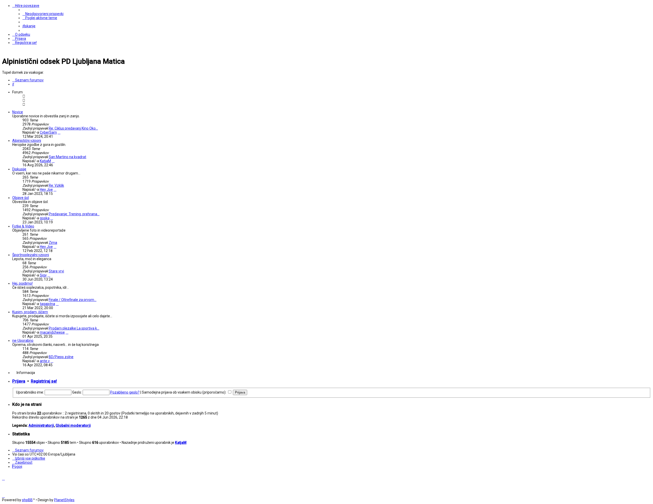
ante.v (45, 361)
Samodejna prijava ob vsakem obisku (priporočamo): (184, 392)
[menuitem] (43, 14)
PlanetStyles (64, 500)
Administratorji (41, 425)
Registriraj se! (44, 381)
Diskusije (19, 169)
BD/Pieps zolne (61, 357)
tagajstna (47, 304)
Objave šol (20, 198)
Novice (17, 112)
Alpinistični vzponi (26, 140)
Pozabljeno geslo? (125, 392)
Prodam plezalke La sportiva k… (74, 328)
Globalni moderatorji (73, 425)
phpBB (27, 500)
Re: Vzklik (56, 185)
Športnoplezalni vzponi (30, 255)
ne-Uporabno (22, 340)
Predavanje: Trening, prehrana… (74, 214)
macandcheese (52, 332)
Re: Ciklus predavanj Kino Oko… (73, 128)
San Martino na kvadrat (67, 157)
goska (44, 218)
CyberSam (48, 132)
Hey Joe (46, 189)
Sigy (43, 275)
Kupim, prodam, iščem (30, 312)
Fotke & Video (23, 226)
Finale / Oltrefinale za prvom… (72, 300)
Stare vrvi (56, 271)
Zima (53, 243)
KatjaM (45, 161)
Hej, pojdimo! (22, 283)
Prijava (18, 381)
